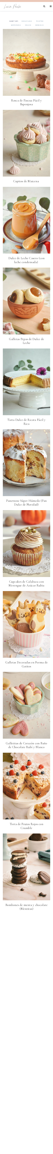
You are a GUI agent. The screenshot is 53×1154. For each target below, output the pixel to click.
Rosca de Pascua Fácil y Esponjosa (26, 102)
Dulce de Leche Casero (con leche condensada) (26, 260)
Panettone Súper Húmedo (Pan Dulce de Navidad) (26, 503)
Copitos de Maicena (26, 181)
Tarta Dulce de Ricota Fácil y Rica (26, 422)
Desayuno (27, 21)
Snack (28, 25)
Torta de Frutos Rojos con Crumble (26, 826)
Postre (40, 21)
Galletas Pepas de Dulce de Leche (26, 341)
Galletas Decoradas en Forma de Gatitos (26, 664)
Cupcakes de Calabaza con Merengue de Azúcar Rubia (26, 583)
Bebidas (39, 25)
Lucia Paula (12, 6)
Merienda (16, 25)
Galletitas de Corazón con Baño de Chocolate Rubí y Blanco (26, 745)
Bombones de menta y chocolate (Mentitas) (27, 907)
